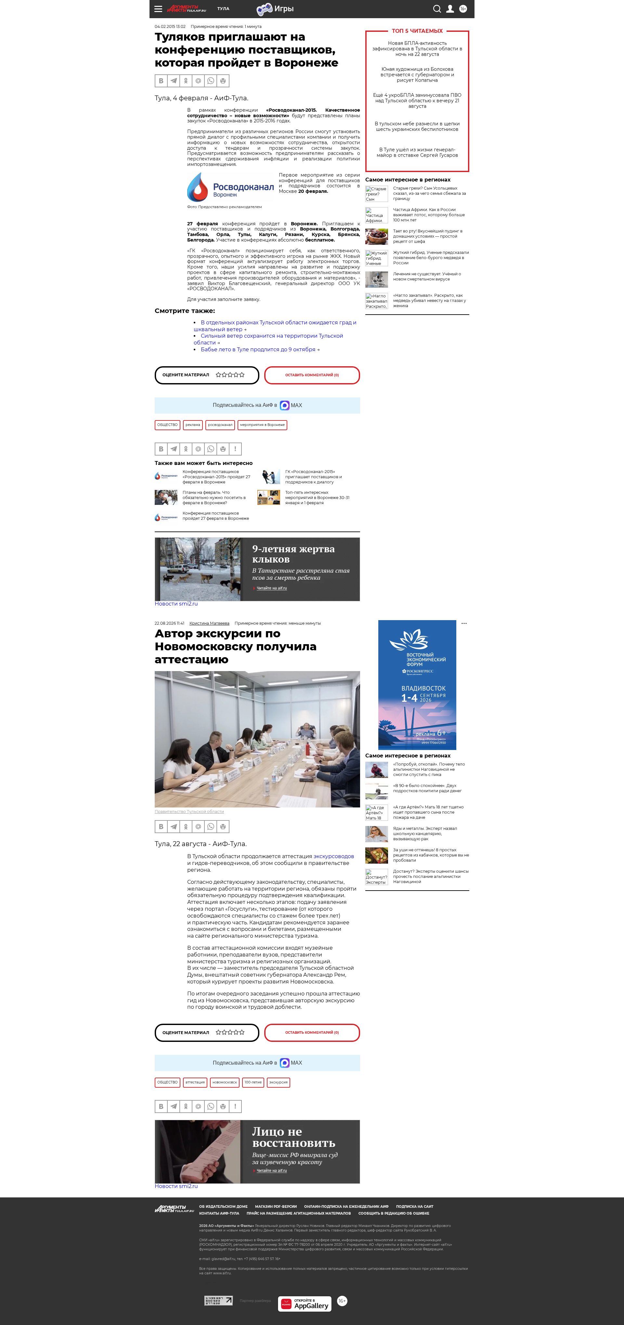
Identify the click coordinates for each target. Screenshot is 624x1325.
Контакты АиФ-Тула (219, 1213)
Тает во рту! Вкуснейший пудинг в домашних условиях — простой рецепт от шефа (427, 236)
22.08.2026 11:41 (169, 623)
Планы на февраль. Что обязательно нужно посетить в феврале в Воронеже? (214, 497)
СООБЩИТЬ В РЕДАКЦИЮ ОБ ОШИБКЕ (393, 1213)
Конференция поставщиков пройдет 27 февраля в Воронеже (216, 516)
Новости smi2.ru (176, 604)
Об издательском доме (223, 1207)
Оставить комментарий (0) (312, 375)
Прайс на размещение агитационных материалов (299, 1213)
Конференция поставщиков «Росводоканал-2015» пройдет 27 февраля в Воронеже (216, 476)
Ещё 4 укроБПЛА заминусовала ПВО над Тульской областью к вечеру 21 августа (417, 101)
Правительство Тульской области (189, 811)
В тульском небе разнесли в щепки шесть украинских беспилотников (417, 126)
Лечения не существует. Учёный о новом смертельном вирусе (427, 276)
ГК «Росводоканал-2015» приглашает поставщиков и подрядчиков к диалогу (313, 476)
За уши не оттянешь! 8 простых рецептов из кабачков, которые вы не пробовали (431, 855)
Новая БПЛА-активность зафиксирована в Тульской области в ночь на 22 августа (417, 49)
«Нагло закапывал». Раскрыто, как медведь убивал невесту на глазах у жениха (429, 300)
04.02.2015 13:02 (170, 26)
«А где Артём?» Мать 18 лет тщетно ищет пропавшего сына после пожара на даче (428, 812)
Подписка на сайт (414, 1207)
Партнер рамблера (255, 1301)
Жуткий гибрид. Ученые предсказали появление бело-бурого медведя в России (431, 257)
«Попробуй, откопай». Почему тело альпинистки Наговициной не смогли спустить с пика (429, 769)
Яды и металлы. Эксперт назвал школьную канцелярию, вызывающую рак (425, 833)
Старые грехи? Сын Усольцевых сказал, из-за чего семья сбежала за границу (429, 193)
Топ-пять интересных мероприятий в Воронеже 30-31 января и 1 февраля (317, 497)
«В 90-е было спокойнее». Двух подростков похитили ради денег (427, 788)
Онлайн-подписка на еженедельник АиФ (346, 1207)
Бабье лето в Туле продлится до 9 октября (258, 349)
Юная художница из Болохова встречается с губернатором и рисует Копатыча (417, 75)
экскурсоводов (334, 856)
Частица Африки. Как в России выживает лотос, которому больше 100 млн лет (429, 214)
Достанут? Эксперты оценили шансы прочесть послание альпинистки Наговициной (431, 876)
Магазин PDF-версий (276, 1207)
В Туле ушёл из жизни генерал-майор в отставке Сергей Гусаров (417, 152)
